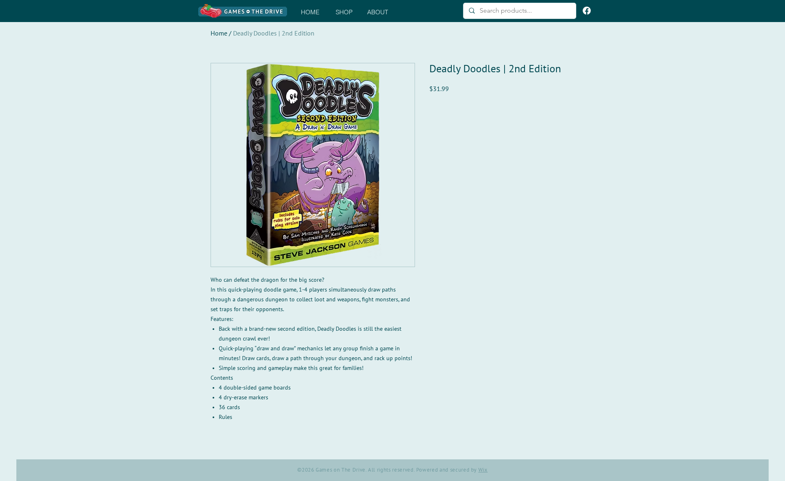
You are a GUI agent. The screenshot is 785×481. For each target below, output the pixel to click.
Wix (483, 470)
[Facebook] (586, 10)
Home (219, 33)
